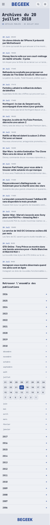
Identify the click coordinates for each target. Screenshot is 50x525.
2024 (5, 309)
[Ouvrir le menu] (4, 4)
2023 (5, 316)
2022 (5, 322)
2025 (5, 303)
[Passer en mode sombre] (45, 4)
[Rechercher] (38, 4)
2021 (5, 329)
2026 (5, 296)
